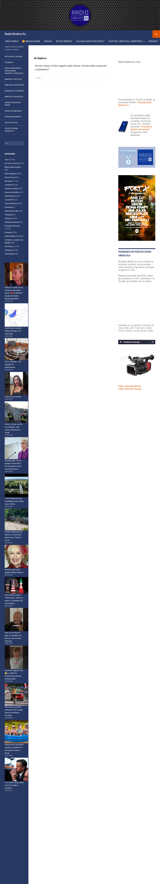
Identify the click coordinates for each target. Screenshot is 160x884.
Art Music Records (12, 163)
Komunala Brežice (13, 117)
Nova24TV (9, 200)
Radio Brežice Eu (15, 34)
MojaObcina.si (11, 196)
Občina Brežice (11, 203)
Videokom (9, 250)
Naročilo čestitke (13, 79)
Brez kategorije (11, 174)
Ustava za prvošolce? (13, 397)
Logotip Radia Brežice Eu (11, 130)
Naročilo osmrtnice (14, 85)
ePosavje (8, 181)
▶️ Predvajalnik (31, 41)
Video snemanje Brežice (129, 386)
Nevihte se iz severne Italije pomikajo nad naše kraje (13, 331)
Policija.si (8, 218)
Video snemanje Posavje (129, 389)
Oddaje (48, 41)
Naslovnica (11, 41)
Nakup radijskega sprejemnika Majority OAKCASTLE (14, 70)
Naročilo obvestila (14, 97)
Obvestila (8, 207)
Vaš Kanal (9, 246)
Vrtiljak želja (11, 123)
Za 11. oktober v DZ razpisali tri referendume (13, 364)
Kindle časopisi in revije (13, 104)
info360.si (9, 185)
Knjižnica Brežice (12, 188)
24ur (7, 160)
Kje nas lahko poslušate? (90, 41)
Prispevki (8, 232)
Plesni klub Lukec (12, 211)
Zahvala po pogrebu (14, 91)
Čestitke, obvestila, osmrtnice (125, 41)
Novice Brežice (64, 41)
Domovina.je (10, 177)
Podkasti (9, 62)
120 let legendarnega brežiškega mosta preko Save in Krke (14, 501)
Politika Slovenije (12, 222)
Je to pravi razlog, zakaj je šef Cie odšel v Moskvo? (14, 785)
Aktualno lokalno (13, 56)
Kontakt (153, 41)
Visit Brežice (10, 254)
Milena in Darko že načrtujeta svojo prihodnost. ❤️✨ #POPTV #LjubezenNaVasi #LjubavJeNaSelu (14, 293)
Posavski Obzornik (12, 226)
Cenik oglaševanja (13, 111)
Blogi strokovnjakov (13, 167)
